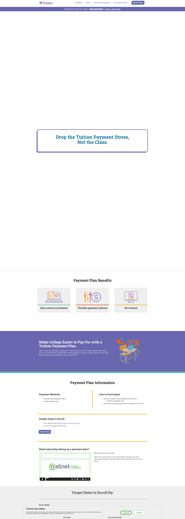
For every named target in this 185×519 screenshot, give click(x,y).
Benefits (79, 3)
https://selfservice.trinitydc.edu (69, 423)
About (87, 3)
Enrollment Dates (120, 3)
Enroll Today (138, 3)
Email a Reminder (113, 9)
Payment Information (101, 3)
